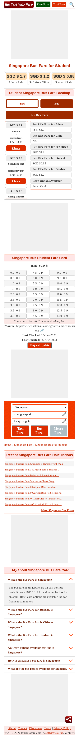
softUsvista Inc (54, 732)
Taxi (22, 103)
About (12, 728)
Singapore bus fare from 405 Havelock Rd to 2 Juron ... (33, 504)
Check (16, 148)
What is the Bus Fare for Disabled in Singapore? (30, 637)
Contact (22, 728)
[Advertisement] (39, 34)
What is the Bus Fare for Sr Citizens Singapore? (30, 625)
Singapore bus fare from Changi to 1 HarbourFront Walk (34, 463)
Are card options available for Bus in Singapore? (31, 650)
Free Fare (43, 4)
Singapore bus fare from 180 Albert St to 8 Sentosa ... (32, 469)
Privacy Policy (62, 728)
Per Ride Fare (39, 115)
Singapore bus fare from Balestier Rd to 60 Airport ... (32, 475)
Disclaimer (35, 728)
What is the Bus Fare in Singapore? (30, 579)
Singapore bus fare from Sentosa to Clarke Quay (29, 481)
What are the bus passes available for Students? (37, 668)
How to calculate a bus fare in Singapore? (34, 660)
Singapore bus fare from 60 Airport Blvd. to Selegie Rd (33, 492)
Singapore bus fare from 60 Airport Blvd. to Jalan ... (31, 487)
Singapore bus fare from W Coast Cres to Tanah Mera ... (33, 498)
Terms (47, 728)
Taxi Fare (59, 4)
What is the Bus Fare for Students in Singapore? (30, 612)
